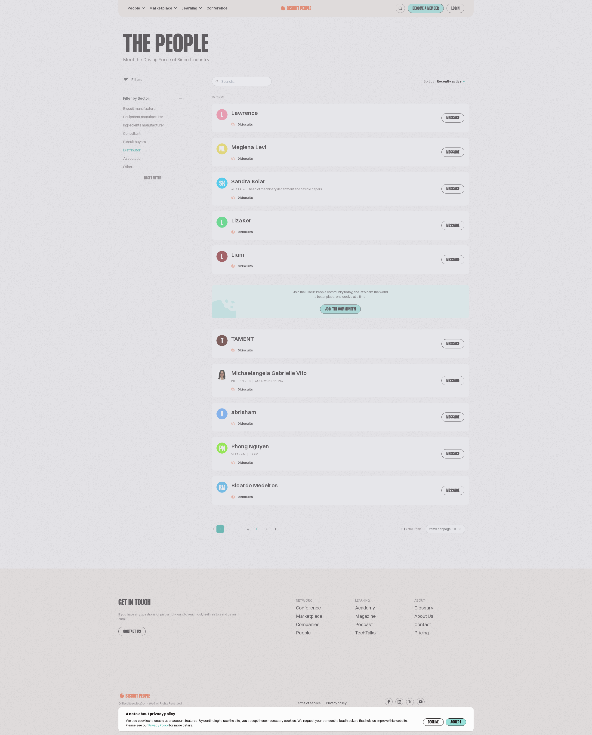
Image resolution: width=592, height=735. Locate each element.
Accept (455, 722)
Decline (433, 722)
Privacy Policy (158, 725)
